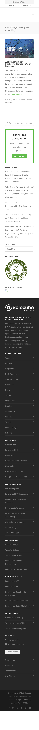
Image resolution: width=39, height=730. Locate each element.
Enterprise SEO (11, 448)
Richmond (9, 382)
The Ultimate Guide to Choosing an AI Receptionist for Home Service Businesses (18, 216)
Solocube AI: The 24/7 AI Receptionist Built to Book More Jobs (18, 203)
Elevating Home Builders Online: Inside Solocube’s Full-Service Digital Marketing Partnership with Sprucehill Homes (19, 229)
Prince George (11, 425)
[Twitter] (26, 706)
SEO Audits (9, 464)
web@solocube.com (16, 642)
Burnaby (8, 361)
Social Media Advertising (15, 506)
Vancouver (9, 356)
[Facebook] (9, 706)
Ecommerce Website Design (16, 567)
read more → (17, 92)
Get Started (19, 154)
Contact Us (10, 658)
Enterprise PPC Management (17, 492)
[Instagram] (13, 706)
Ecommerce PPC (12, 584)
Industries (27, 6)
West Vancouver (12, 377)
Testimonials (10, 668)
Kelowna (8, 431)
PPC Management (12, 486)
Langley (8, 404)
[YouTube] (30, 706)
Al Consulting (10, 525)
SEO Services (10, 442)
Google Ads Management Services (15, 499)
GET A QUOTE (13, 649)
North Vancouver (12, 372)
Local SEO (9, 453)
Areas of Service (14, 6)
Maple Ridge (10, 399)
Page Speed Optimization (15, 469)
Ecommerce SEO (12, 579)
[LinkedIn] (17, 706)
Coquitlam (9, 366)
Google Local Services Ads (16, 474)
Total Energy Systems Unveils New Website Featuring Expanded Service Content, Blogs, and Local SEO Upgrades (19, 190)
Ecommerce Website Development (13, 560)
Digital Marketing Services (16, 458)
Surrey (8, 393)
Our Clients (10, 674)
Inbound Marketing (18, 98)
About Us (9, 663)
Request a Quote (19, 2)
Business (8, 98)
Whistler (8, 420)
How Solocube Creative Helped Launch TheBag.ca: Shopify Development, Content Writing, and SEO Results (18, 174)
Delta (7, 388)
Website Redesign (12, 548)
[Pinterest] (21, 706)
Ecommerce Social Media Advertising (15, 591)
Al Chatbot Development (15, 520)
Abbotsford (10, 409)
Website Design (11, 542)
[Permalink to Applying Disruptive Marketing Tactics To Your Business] (19, 46)
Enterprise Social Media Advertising (15, 513)
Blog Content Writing (14, 615)
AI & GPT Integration (13, 531)
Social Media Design (13, 553)
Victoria (8, 415)
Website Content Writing (15, 621)
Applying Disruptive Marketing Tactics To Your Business (18, 61)
